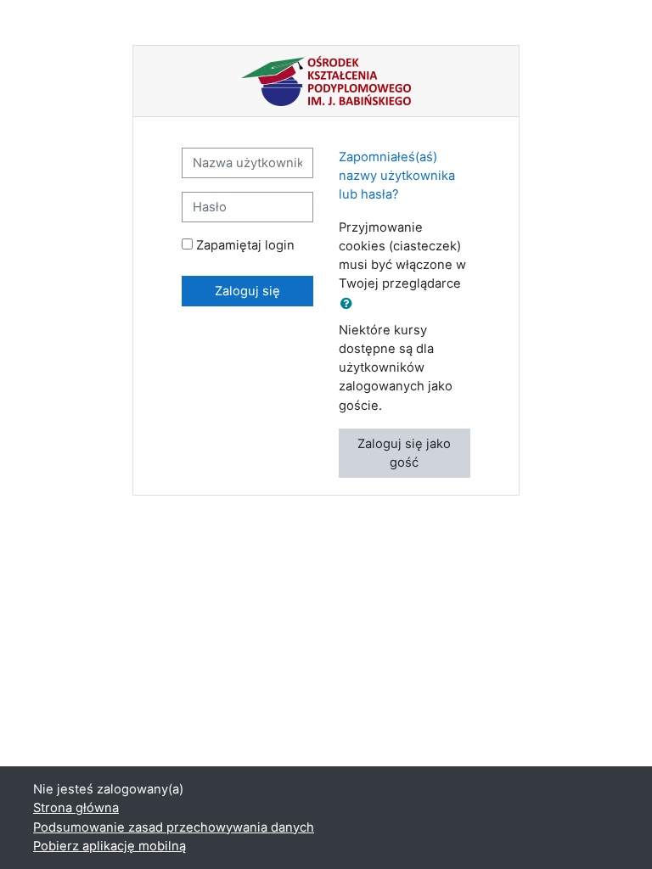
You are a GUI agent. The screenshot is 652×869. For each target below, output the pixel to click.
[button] (350, 304)
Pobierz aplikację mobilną (109, 846)
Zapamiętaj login (245, 245)
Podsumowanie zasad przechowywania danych (173, 827)
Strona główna (76, 808)
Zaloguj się (247, 291)
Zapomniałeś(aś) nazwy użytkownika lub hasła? (397, 175)
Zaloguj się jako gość (404, 453)
